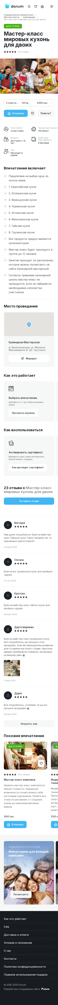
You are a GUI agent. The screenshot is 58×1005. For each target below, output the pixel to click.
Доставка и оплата (16, 934)
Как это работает (15, 919)
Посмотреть (21, 894)
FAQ (6, 926)
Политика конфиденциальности (25, 966)
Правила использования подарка (25, 974)
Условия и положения (18, 942)
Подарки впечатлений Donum (18, 15)
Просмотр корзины (23, 413)
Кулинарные (29, 17)
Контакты (10, 958)
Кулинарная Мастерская (24, 342)
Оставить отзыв (29, 501)
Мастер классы (11, 17)
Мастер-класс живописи (19, 779)
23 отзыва (23, 51)
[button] (22, 89)
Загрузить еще (29, 723)
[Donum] (14, 6)
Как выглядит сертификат (28, 467)
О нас (7, 950)
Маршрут (31, 358)
